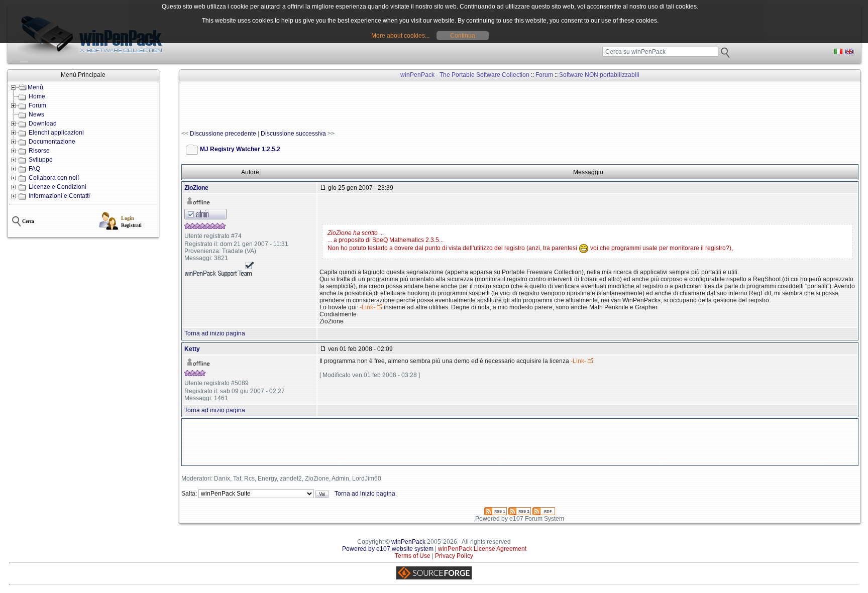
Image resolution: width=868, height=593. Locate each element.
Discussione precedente (223, 133)
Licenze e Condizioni (57, 186)
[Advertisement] (364, 106)
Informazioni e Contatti (59, 195)
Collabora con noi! (54, 177)
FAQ (34, 168)
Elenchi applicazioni (56, 132)
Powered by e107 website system (387, 548)
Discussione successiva (293, 133)
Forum (37, 105)
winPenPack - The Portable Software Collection (464, 74)
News (36, 114)
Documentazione (52, 141)
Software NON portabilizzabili (599, 74)
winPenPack (408, 541)
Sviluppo (41, 159)
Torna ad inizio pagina (214, 333)
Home (37, 96)
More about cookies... (400, 35)
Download (43, 123)
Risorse (39, 150)
